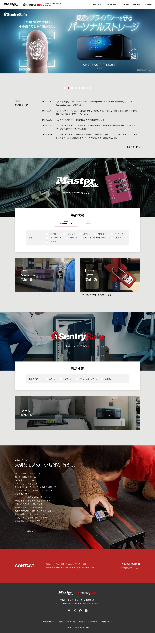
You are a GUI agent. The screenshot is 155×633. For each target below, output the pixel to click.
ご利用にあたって (107, 622)
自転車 (73, 238)
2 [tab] (68, 88)
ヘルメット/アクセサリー (95, 238)
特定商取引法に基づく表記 (66, 622)
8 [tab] (90, 88)
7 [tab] (86, 88)
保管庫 (67, 379)
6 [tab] (83, 88)
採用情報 (148, 4)
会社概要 (136, 4)
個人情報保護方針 (48, 622)
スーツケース (55, 238)
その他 (108, 379)
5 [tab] (79, 88)
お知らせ (125, 4)
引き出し (70, 234)
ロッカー (118, 234)
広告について (92, 622)
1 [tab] (64, 88)
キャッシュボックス (88, 379)
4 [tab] (75, 88)
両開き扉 (102, 234)
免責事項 (82, 622)
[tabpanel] (77, 41)
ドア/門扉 (54, 234)
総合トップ (97, 4)
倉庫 (86, 234)
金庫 (52, 379)
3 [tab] (72, 88)
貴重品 (117, 238)
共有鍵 (52, 241)
